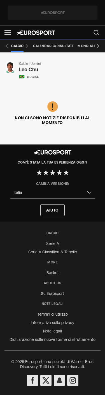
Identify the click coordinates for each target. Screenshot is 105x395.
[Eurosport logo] (36, 32)
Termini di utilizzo (52, 314)
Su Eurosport (52, 293)
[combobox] (52, 193)
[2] (46, 172)
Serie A (52, 243)
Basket (52, 272)
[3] (52, 172)
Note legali (52, 331)
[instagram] (72, 380)
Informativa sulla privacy (52, 322)
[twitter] (46, 380)
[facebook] (32, 380)
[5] (66, 172)
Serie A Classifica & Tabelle (52, 252)
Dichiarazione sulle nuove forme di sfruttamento (52, 339)
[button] (7, 32)
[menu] (96, 33)
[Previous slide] (6, 46)
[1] (39, 172)
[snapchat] (59, 380)
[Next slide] (98, 46)
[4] (59, 172)
